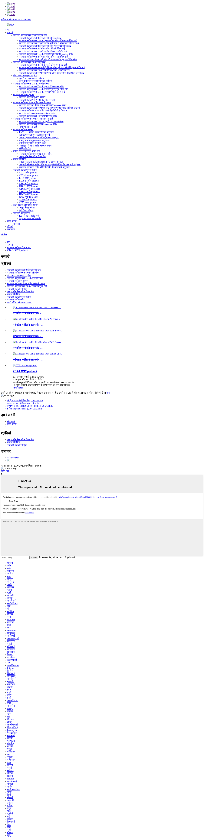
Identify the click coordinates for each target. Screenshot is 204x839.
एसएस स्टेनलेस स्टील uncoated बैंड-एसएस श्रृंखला (41, 162)
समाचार (16, 224)
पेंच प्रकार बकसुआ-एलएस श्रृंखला (34, 140)
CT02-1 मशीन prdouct (29, 186)
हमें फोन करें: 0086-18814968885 (16, 19)
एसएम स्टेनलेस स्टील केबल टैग (26, 151)
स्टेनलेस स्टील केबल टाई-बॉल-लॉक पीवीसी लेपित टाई (42, 48)
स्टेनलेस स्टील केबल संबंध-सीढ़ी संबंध (29, 62)
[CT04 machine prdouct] (25, 365)
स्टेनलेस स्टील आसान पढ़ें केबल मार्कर (35, 153)
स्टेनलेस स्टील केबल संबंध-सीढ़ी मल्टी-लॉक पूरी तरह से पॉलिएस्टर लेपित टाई (51, 73)
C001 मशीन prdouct (28, 172)
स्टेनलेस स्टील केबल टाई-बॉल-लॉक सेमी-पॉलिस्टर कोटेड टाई (45, 46)
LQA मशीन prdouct (28, 178)
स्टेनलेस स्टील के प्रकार (23, 94)
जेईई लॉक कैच (25, 148)
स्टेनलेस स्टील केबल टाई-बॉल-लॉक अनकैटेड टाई (40, 38)
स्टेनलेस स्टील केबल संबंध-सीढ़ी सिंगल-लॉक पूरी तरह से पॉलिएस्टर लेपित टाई (52, 67)
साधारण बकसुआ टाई (28, 127)
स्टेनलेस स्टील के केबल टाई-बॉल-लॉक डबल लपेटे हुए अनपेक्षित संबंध (48, 59)
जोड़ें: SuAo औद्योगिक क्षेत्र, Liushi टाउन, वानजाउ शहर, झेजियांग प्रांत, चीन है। (25, 402)
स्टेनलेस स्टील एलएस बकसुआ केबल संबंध (37, 113)
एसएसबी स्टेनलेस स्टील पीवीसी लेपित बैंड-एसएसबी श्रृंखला (44, 167)
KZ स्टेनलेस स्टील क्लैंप (29, 215)
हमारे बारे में (11, 221)
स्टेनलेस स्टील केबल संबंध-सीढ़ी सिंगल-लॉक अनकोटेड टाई (44, 70)
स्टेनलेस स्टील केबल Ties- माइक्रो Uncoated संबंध (41, 121)
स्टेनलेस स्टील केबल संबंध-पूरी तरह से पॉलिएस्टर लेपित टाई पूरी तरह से (49, 108)
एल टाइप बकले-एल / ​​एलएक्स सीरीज (34, 135)
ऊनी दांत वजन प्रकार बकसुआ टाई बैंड (35, 81)
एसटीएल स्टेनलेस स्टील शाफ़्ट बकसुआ (35, 145)
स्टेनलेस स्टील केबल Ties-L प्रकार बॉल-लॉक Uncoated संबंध (46, 54)
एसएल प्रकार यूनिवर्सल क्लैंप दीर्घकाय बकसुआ (39, 137)
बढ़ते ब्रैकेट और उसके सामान (25, 205)
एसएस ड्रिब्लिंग (19, 159)
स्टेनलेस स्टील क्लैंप (21, 213)
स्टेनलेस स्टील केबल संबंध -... (28, 313)
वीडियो (10, 226)
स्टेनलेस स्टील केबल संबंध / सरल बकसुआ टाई (33, 118)
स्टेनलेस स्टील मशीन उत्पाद (25, 170)
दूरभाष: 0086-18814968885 (19, 406)
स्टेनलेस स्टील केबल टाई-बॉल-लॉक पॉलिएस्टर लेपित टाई (43, 56)
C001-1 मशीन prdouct (29, 175)
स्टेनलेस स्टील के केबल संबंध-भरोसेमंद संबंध (32, 102)
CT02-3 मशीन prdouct (29, 191)
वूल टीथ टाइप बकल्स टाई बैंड (31, 78)
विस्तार (20, 387)
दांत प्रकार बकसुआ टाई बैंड (25, 75)
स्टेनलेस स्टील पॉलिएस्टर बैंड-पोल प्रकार (37, 100)
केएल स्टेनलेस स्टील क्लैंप (30, 218)
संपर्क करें (11, 229)
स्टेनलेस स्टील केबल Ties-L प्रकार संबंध (31, 83)
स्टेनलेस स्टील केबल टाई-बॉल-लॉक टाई (30, 35)
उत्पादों (10, 32)
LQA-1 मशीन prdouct (29, 180)
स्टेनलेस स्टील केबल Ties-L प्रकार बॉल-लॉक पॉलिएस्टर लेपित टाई (48, 40)
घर (8, 29)
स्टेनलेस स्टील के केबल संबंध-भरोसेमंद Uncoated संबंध (42, 105)
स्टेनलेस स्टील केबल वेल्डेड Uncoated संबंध (38, 124)
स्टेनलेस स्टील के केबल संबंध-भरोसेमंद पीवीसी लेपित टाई (43, 110)
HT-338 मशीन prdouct (29, 194)
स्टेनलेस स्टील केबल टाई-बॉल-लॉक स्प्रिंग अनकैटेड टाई (43, 51)
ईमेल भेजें (5, 471)
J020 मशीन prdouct (28, 199)
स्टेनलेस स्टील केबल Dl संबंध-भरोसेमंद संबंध (38, 116)
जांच (15, 387)
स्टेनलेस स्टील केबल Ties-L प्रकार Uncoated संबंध (41, 86)
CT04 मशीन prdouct (25, 371)
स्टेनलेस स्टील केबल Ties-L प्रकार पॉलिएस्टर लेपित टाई (43, 89)
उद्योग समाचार (13, 457)
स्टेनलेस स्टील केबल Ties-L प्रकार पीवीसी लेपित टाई (42, 91)
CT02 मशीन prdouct (28, 183)
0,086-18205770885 (43, 406)
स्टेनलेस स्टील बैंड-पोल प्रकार (32, 97)
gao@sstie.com (34, 408)
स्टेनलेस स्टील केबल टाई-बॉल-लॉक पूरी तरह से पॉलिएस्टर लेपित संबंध (49, 43)
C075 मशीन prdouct (28, 202)
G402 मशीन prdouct (28, 197)
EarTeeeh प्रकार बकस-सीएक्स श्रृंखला (36, 132)
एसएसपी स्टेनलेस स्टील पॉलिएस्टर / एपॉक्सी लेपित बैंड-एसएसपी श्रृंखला (49, 164)
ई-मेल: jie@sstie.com (16, 408)
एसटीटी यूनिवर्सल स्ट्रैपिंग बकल (32, 143)
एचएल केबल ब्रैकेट (27, 207)
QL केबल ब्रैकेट (26, 210)
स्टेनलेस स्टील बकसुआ (23, 129)
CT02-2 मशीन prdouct (29, 189)
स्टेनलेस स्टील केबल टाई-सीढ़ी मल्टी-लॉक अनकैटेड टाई (43, 65)
